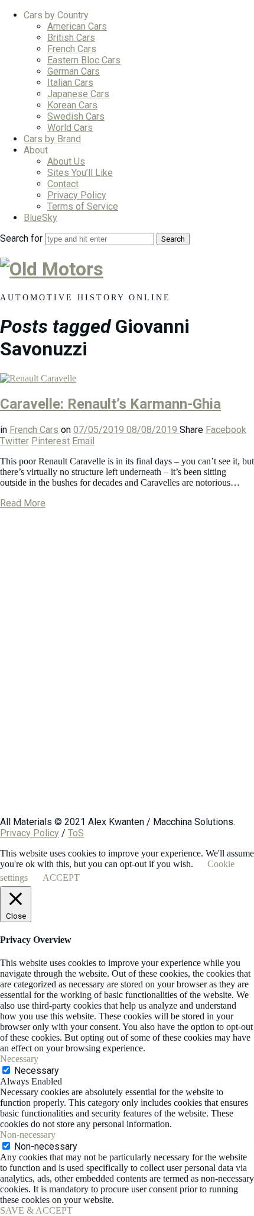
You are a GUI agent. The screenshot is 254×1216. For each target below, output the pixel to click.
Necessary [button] (19, 1059)
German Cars (73, 71)
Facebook (226, 429)
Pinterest (50, 441)
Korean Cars (72, 105)
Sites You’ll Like (80, 172)
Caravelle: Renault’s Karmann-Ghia (110, 404)
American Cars (77, 26)
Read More (22, 503)
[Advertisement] (127, 668)
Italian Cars (70, 82)
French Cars (71, 48)
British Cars (71, 37)
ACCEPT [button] (61, 877)
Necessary (36, 1070)
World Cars (70, 127)
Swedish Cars (76, 116)
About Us (66, 161)
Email (83, 441)
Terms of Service (82, 206)
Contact (63, 184)
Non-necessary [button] (28, 1135)
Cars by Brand (52, 139)
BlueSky (40, 217)
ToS (76, 833)
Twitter (14, 441)
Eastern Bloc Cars (84, 60)
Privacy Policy (76, 195)
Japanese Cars (78, 94)
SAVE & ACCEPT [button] (36, 1210)
